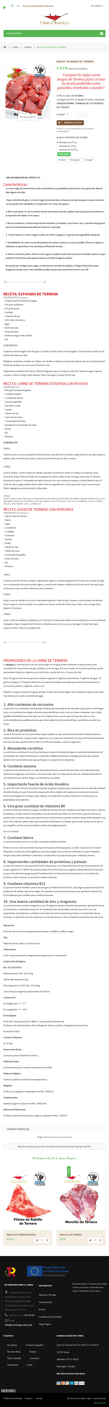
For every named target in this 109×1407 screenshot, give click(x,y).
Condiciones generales (50, 1316)
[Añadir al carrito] (36, 1240)
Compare (46, 1240)
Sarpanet (102, 1402)
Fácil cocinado (14, 1358)
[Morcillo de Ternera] (81, 1197)
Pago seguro (45, 1324)
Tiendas (38, 1398)
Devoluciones (45, 1302)
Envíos (42, 1309)
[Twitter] (5, 1390)
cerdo (30, 1364)
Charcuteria (12, 1364)
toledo (32, 1351)
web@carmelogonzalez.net (18, 1325)
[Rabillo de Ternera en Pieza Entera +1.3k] (28, 1197)
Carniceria (34, 1358)
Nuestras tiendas (47, 1295)
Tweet (63, 160)
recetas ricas (14, 1351)
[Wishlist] (41, 1240)
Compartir (75, 160)
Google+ (89, 160)
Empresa (29, 1398)
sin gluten (12, 1345)
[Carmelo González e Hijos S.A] (54, 19)
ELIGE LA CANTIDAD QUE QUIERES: (72, 137)
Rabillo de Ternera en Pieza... (21, 1234)
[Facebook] (2, 1390)
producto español (34, 1345)
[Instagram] (14, 1390)
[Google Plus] (11, 1390)
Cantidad (61, 114)
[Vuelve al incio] (4, 47)
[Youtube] (8, 1390)
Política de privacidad (12, 1398)
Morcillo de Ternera (71, 1234)
